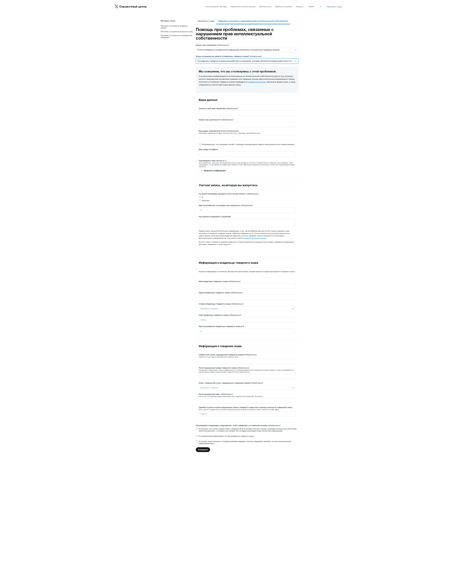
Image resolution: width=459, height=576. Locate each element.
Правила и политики (283, 7)
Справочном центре (256, 82)
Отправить (203, 449)
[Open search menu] (320, 6)
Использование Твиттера (216, 7)
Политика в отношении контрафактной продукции (176, 36)
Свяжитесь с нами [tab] (206, 21)
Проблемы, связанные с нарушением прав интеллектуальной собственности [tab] (253, 21)
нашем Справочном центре (255, 238)
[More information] (225, 161)
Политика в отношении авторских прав (177, 32)
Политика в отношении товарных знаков (174, 27)
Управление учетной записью (243, 7)
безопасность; (265, 7)
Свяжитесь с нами (334, 7)
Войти (311, 7)
